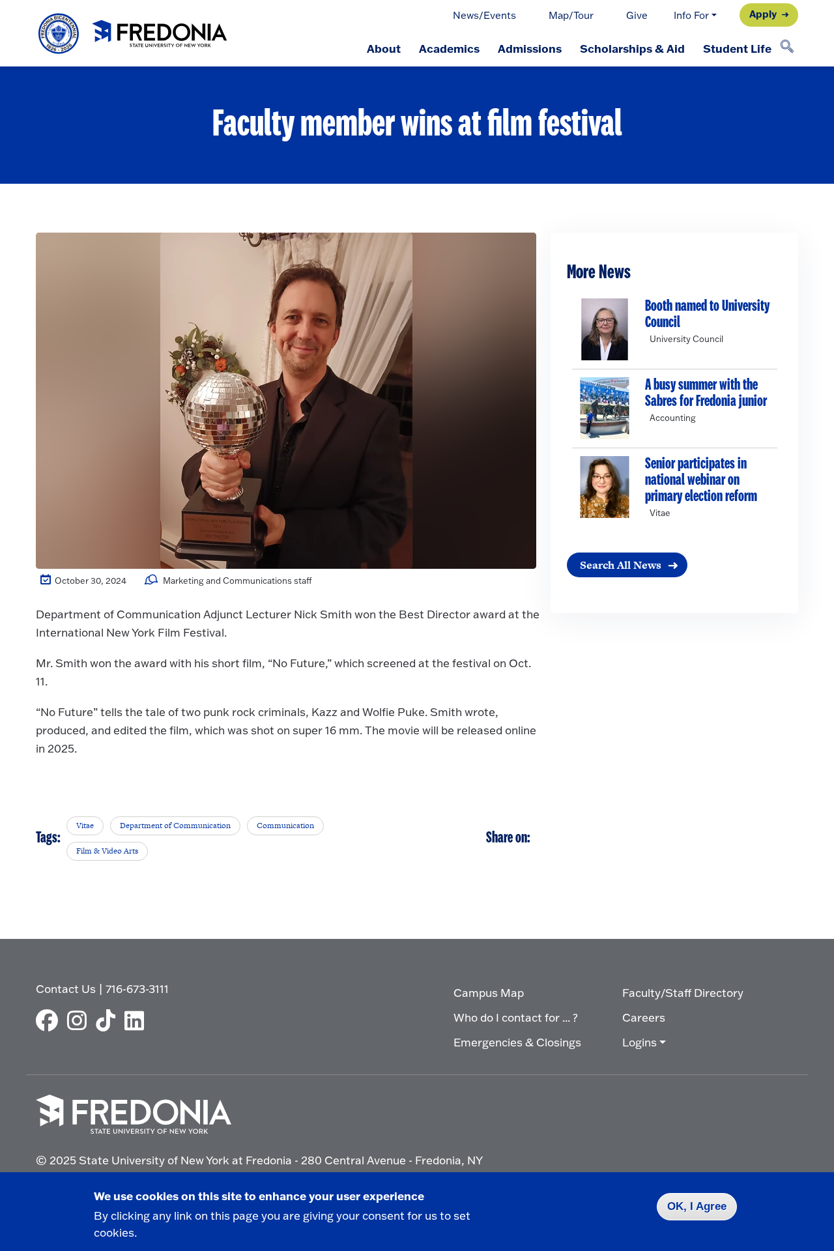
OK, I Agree (696, 1206)
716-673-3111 (137, 989)
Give (637, 15)
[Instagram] (80, 1020)
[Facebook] (50, 1020)
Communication (285, 825)
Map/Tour (571, 15)
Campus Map (488, 992)
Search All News (620, 565)
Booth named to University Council (707, 314)
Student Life (737, 48)
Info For (691, 15)
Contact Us (66, 989)
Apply (763, 13)
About (384, 48)
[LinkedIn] (137, 1020)
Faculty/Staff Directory (682, 992)
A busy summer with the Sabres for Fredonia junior (706, 393)
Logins (639, 1042)
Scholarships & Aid (632, 48)
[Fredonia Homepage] (133, 33)
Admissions (530, 48)
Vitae (85, 825)
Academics (449, 48)
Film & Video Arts (107, 851)
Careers (643, 1017)
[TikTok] (109, 1020)
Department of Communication (175, 825)
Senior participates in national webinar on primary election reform (701, 480)
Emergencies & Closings (517, 1042)
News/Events (484, 15)
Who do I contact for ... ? (515, 1017)
